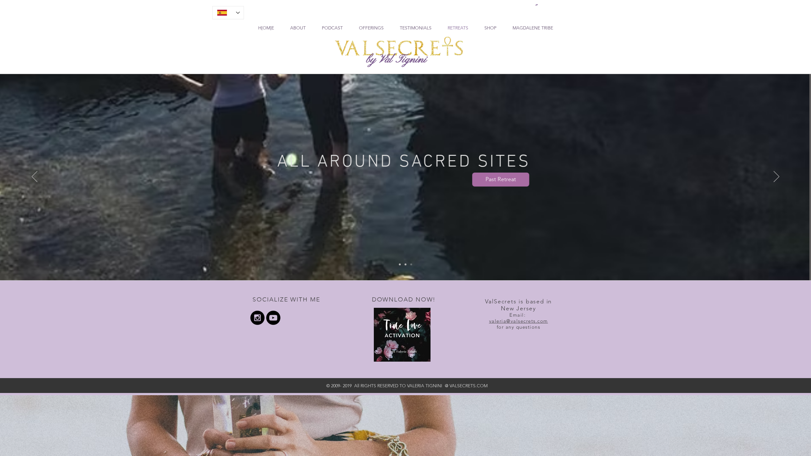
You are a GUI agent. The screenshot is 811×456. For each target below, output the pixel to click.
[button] (536, 5)
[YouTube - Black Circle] (273, 318)
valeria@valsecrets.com (518, 321)
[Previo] (34, 177)
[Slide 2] (405, 264)
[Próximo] (776, 177)
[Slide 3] (411, 264)
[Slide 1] (400, 264)
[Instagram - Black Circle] (257, 318)
